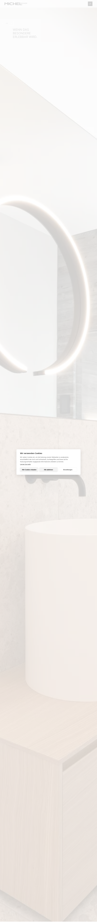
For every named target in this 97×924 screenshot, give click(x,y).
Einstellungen (67, 469)
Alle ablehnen (48, 469)
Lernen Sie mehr (25, 464)
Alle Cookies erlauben (29, 469)
